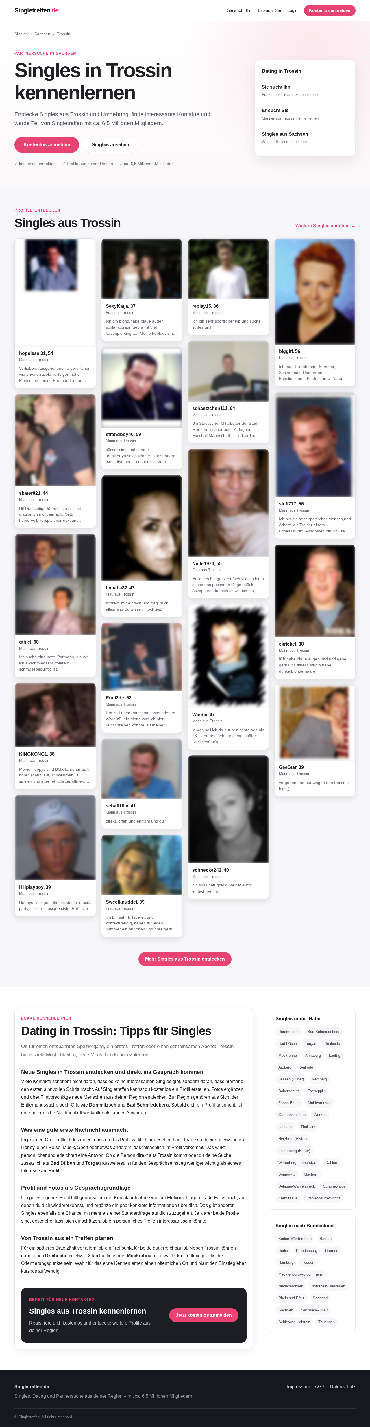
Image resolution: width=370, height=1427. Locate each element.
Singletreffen (36, 10)
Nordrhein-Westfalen (328, 1286)
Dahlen (331, 1162)
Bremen (331, 1250)
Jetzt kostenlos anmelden (204, 1315)
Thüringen (326, 1322)
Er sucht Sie (269, 10)
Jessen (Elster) (291, 1079)
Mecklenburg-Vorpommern (300, 1274)
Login (292, 10)
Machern (311, 1174)
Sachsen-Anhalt (314, 1310)
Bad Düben (287, 1043)
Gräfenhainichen (292, 1115)
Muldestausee (319, 1103)
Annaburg (313, 1055)
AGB (320, 1386)
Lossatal (285, 1127)
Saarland (320, 1298)
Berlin (283, 1250)
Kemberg (319, 1079)
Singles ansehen (110, 144)
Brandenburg (306, 1250)
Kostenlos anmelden (329, 10)
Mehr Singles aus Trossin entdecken (185, 959)
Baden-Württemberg (295, 1239)
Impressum (298, 1386)
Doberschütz (288, 1091)
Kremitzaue (287, 1198)
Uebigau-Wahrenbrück (296, 1186)
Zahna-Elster (289, 1103)
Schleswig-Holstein (294, 1322)
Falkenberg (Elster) (294, 1150)
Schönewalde (334, 1186)
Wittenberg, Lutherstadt (297, 1162)
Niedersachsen (290, 1286)
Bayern (326, 1239)
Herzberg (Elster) (292, 1139)
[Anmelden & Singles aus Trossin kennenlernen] (55, 293)
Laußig (334, 1055)
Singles (21, 34)
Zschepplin (317, 1091)
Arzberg (284, 1067)
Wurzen (320, 1115)
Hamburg (285, 1262)
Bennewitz (287, 1174)
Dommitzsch (288, 1032)
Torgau (310, 1043)
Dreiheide (332, 1043)
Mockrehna (287, 1055)
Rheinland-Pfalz (291, 1298)
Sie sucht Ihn (239, 10)
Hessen (307, 1262)
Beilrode (306, 1067)
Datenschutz (343, 1386)
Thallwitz (308, 1127)
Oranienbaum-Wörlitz (323, 1198)
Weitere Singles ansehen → (325, 225)
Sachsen (42, 34)
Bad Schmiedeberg (323, 1032)
